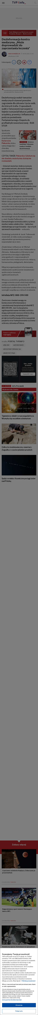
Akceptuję (19, 1005)
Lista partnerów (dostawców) (11, 1000)
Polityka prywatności (28, 981)
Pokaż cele (18, 1011)
